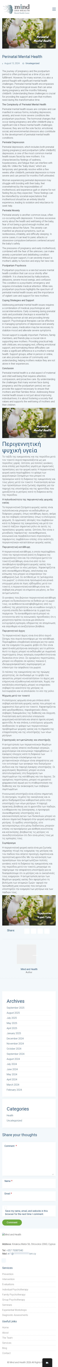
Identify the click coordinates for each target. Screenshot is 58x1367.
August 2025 (13, 1012)
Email (8, 1193)
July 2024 (12, 1064)
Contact (6, 1353)
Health (10, 1115)
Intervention (8, 1279)
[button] (54, 9)
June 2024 (12, 1069)
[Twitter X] (33, 931)
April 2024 (12, 1079)
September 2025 (15, 1007)
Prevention (7, 1274)
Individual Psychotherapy (15, 1289)
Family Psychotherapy (13, 1294)
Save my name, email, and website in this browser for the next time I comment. (26, 1213)
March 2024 (13, 1084)
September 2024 (15, 1054)
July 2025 (12, 1018)
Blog (4, 1348)
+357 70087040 (14, 1250)
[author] (26, 954)
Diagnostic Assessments (15, 1315)
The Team (7, 1337)
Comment (10, 1146)
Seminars (7, 1305)
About (5, 1332)
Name (8, 1181)
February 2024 (14, 1089)
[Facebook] (26, 931)
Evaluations (8, 1284)
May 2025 (12, 1023)
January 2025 (14, 1033)
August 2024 (13, 1059)
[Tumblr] (47, 931)
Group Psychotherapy (13, 1299)
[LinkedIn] (40, 931)
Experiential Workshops (14, 1310)
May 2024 (12, 1074)
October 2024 (14, 1048)
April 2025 (12, 1028)
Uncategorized (32, 63)
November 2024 (15, 1043)
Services (6, 1342)
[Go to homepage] (16, 9)
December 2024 (15, 1038)
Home (5, 1327)
